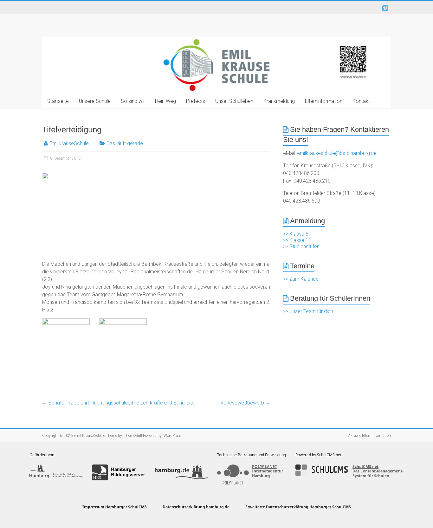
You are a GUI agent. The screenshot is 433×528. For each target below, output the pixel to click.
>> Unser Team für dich (308, 311)
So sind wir (133, 101)
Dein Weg (165, 101)
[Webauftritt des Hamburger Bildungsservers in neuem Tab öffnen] (118, 472)
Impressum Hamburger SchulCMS (114, 507)
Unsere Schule (95, 101)
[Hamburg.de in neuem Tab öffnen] (181, 472)
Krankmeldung (279, 101)
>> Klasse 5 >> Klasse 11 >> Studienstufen (301, 240)
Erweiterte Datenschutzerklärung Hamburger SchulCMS (298, 507)
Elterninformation (323, 101)
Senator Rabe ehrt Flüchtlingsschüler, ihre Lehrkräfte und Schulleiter (119, 403)
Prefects (195, 101)
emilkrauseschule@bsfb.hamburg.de (337, 153)
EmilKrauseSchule (69, 143)
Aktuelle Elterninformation (369, 435)
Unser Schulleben (234, 101)
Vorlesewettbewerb (245, 403)
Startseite (58, 101)
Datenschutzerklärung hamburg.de (196, 507)
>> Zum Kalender (301, 279)
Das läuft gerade (125, 143)
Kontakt (361, 101)
